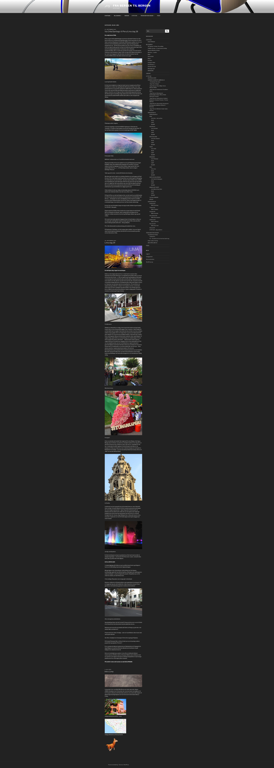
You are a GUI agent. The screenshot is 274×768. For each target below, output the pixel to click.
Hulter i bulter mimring (153, 240)
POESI (158, 15)
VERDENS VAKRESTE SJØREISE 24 (156, 80)
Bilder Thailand (154, 209)
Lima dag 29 (110, 243)
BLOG (152, 120)
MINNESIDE (150, 70)
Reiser (149, 58)
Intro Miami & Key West (156, 189)
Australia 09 (152, 211)
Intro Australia (154, 128)
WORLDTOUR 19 (152, 112)
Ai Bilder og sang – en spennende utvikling (157, 48)
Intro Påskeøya (154, 158)
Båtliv (149, 54)
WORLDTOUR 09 (152, 201)
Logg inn (148, 254)
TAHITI (151, 146)
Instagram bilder (151, 62)
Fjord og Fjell (150, 56)
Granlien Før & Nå (152, 66)
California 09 (152, 219)
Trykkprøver (152, 236)
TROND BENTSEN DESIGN (147, 15)
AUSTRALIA (152, 126)
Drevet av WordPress (124, 764)
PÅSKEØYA (152, 157)
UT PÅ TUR (134, 15)
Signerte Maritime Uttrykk (154, 50)
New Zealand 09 (153, 215)
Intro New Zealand (155, 138)
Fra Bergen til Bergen (131, 5)
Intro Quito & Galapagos (156, 179)
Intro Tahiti (153, 148)
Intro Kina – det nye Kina (156, 118)
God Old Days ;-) (151, 64)
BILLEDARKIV (117, 15)
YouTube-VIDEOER (153, 197)
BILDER (153, 124)
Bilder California (154, 221)
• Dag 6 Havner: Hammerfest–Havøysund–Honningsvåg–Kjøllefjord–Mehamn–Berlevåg (159, 105)
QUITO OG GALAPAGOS (155, 177)
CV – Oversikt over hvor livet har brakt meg (159, 238)
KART (152, 122)
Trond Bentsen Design (153, 234)
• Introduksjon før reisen (154, 81)
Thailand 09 (152, 207)
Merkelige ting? (151, 68)
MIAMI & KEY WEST (154, 187)
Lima (106, 689)
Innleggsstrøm (149, 256)
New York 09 (152, 223)
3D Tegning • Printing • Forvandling (155, 46)
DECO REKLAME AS (152, 242)
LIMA (150, 167)
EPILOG (151, 199)
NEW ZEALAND (153, 136)
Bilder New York (154, 225)
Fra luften (150, 60)
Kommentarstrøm (150, 259)
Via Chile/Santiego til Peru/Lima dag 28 (121, 31)
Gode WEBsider (151, 41)
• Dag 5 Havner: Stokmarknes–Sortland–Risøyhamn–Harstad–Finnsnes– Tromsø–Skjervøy (158, 100)
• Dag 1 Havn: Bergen (154, 83)
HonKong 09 (152, 203)
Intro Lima (109, 671)
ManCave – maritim (152, 52)
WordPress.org (149, 262)
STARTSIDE (107, 15)
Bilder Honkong (154, 205)
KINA (150, 116)
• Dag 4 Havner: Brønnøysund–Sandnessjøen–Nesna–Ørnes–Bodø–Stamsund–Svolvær (157, 95)
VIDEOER (126, 15)
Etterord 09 (152, 227)
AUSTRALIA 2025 (152, 78)
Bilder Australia (154, 213)
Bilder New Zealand (155, 217)
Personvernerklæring (113, 764)
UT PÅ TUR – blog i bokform (155, 229)
